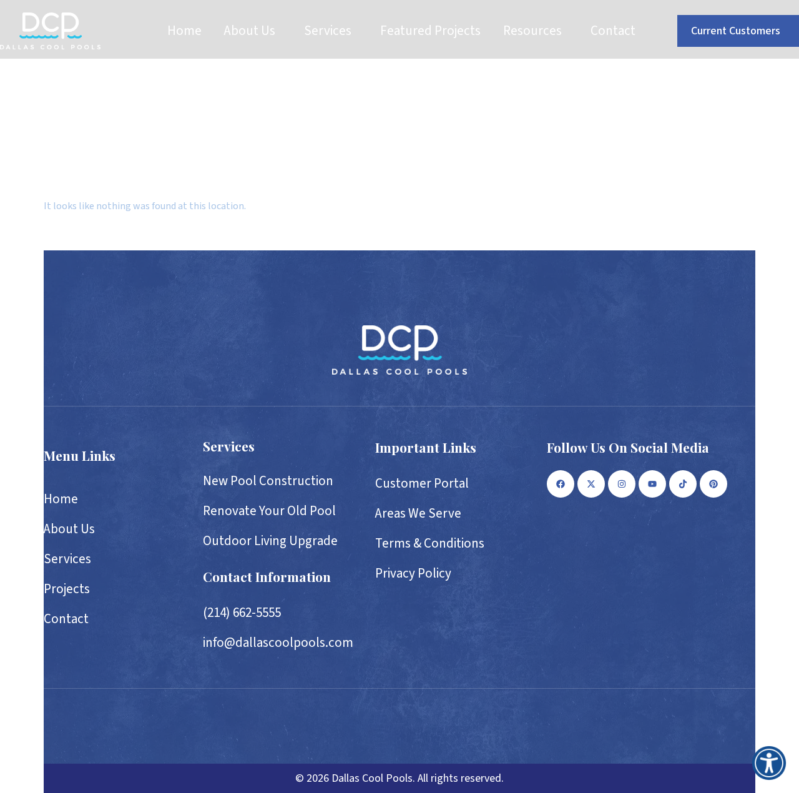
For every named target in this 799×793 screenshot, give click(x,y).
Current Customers (735, 31)
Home (184, 30)
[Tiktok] (683, 484)
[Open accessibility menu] (769, 763)
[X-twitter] (591, 484)
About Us (249, 30)
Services (327, 30)
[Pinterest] (713, 484)
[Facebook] (560, 484)
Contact (613, 30)
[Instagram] (621, 484)
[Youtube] (652, 484)
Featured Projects (430, 30)
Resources (532, 30)
